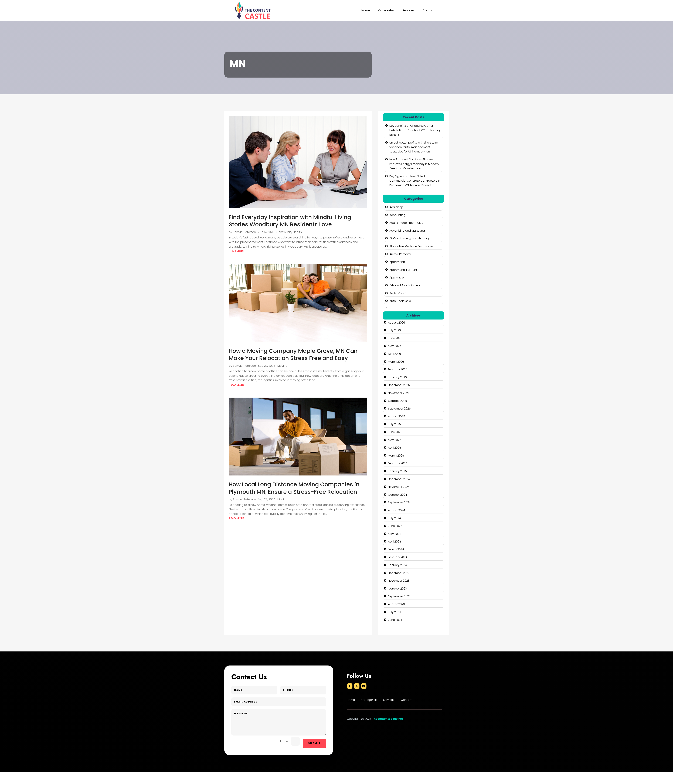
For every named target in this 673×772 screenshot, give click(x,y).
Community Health (289, 232)
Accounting (397, 215)
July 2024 (394, 518)
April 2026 (394, 354)
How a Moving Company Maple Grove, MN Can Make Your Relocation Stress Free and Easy (293, 354)
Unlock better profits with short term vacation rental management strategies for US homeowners (413, 147)
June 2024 (395, 526)
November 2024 (399, 487)
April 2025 (394, 448)
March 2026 (396, 362)
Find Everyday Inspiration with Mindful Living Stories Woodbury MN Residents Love (290, 220)
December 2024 (399, 479)
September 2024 (399, 502)
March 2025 (396, 456)
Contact (429, 10)
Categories (386, 10)
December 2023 (399, 573)
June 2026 (395, 338)
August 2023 (396, 604)
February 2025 (397, 463)
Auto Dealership (400, 301)
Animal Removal (400, 254)
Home (365, 10)
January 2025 (397, 471)
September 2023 (399, 596)
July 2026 (394, 330)
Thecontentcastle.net (387, 719)
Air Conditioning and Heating (409, 238)
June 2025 (395, 432)
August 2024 (396, 510)
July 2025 (394, 424)
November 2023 (398, 581)
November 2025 (399, 393)
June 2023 (395, 620)
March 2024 (396, 549)
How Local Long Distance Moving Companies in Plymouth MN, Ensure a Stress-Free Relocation (294, 488)
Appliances (397, 277)
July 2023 (394, 612)
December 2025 (399, 385)
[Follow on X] (356, 686)
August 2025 (396, 416)
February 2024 (397, 557)
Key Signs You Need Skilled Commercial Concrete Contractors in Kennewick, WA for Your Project (414, 180)
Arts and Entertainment (405, 285)
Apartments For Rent (403, 270)
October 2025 (397, 401)
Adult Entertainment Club (406, 223)
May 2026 (394, 346)
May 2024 (394, 534)
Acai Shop (396, 207)
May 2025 (394, 440)
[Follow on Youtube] (363, 686)
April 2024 (394, 542)
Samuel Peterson (244, 232)
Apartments (397, 262)
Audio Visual (397, 293)
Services (408, 10)
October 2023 (397, 589)
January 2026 (397, 377)
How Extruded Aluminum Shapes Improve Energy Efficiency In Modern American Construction (414, 163)
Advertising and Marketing (407, 231)
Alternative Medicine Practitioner (411, 246)
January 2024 (397, 565)
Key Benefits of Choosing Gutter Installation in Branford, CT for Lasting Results (414, 130)
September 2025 (399, 409)
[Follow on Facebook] (349, 686)
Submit (314, 743)
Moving (282, 366)
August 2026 (396, 323)
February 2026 (397, 369)
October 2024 (397, 495)
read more (236, 251)
